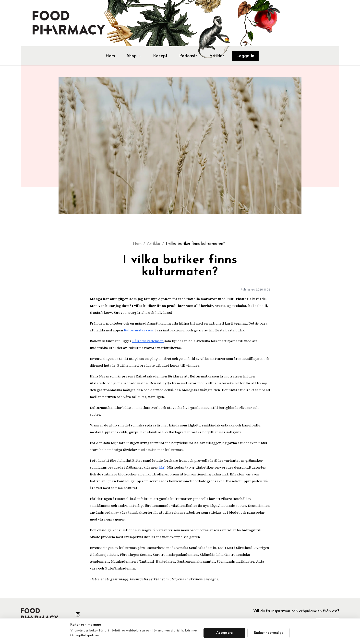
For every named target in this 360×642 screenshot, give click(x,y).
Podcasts (188, 56)
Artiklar (216, 56)
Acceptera (224, 633)
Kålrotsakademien (148, 341)
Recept (160, 56)
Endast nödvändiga (268, 633)
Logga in (245, 56)
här (161, 467)
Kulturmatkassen (138, 330)
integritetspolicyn (85, 635)
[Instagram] (78, 614)
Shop (134, 56)
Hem (110, 56)
